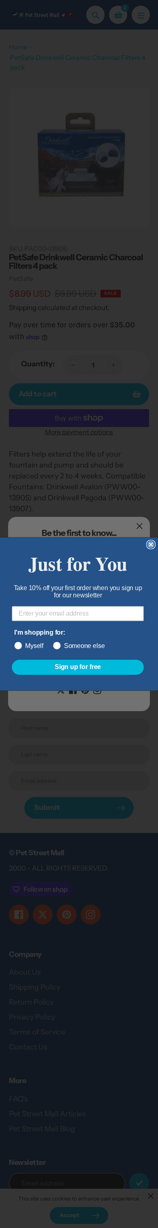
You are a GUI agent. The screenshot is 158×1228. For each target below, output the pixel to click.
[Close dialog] (151, 545)
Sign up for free (78, 667)
